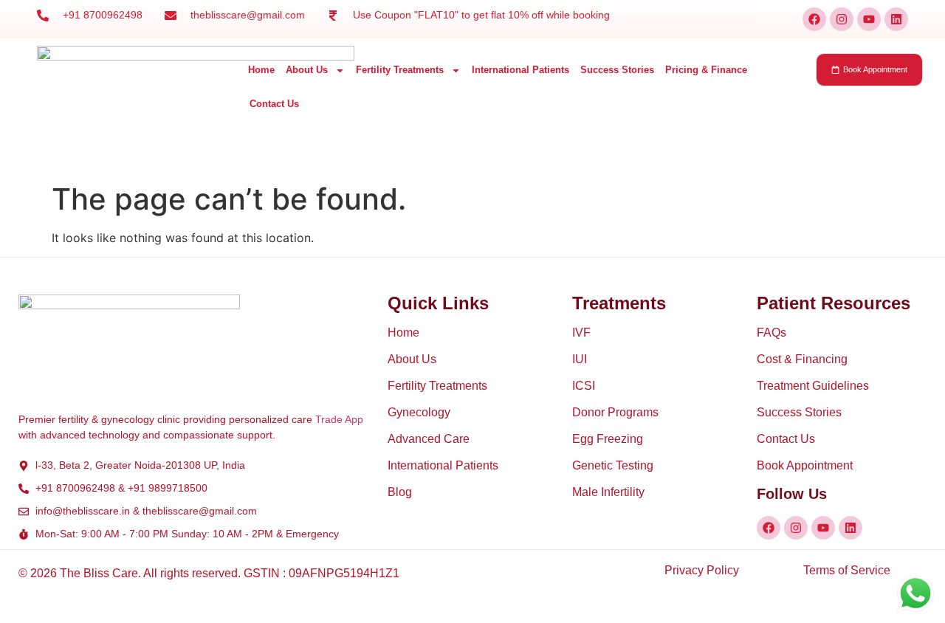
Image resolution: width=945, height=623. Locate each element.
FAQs (771, 332)
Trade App (339, 419)
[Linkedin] (896, 19)
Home (261, 69)
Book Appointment (805, 465)
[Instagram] (841, 19)
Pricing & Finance (706, 69)
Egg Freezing (607, 439)
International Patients (520, 69)
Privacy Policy (701, 570)
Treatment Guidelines (813, 385)
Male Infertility (608, 492)
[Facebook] (814, 19)
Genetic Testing (612, 465)
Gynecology (419, 412)
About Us (307, 69)
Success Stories (617, 69)
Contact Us (274, 103)
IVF (581, 332)
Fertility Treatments (400, 69)
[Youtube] (869, 19)
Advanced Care (429, 439)
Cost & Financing (802, 359)
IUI (579, 359)
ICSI (583, 385)
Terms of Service (846, 570)
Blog (400, 492)
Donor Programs (615, 412)
